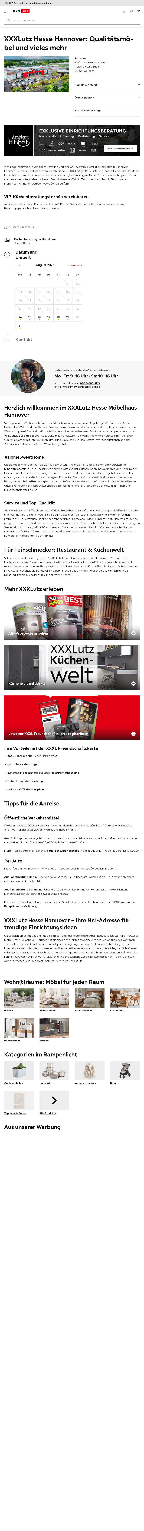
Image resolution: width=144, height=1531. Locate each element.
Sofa (111, 481)
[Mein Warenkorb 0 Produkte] (138, 11)
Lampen (114, 431)
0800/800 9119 (90, 383)
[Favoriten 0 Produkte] (131, 11)
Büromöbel (26, 435)
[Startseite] (5, 227)
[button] (107, 82)
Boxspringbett (41, 481)
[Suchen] (8, 20)
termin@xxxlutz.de (88, 386)
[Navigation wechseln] (6, 11)
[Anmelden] (124, 11)
